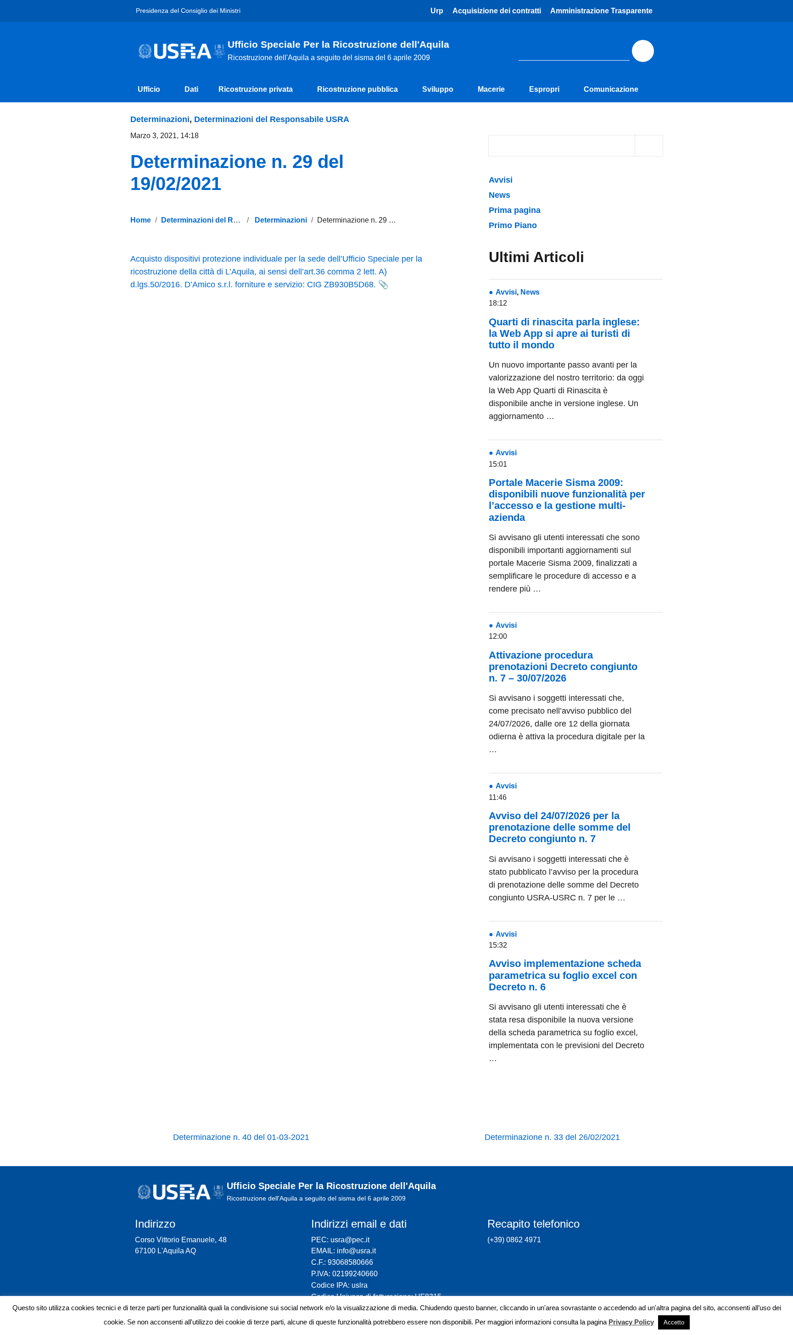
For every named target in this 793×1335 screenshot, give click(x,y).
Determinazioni (160, 119)
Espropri (544, 89)
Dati (191, 89)
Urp (436, 11)
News (499, 195)
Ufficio (149, 89)
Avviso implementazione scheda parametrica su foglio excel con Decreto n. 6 (565, 975)
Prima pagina (515, 210)
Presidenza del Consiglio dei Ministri (188, 10)
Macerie (491, 89)
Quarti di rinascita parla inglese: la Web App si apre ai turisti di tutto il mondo (564, 333)
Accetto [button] (674, 1322)
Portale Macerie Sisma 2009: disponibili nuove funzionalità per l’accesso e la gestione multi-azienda (567, 500)
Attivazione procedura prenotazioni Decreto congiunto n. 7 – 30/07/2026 (563, 666)
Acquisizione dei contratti (496, 11)
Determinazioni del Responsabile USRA (271, 119)
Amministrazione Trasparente (601, 11)
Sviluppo (437, 89)
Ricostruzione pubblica (357, 89)
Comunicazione (611, 89)
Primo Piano (513, 225)
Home (140, 220)
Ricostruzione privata (255, 89)
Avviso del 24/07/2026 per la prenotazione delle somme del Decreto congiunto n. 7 (560, 827)
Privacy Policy (631, 1322)
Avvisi (502, 179)
